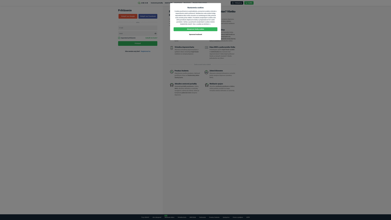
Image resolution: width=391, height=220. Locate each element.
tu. (210, 24)
